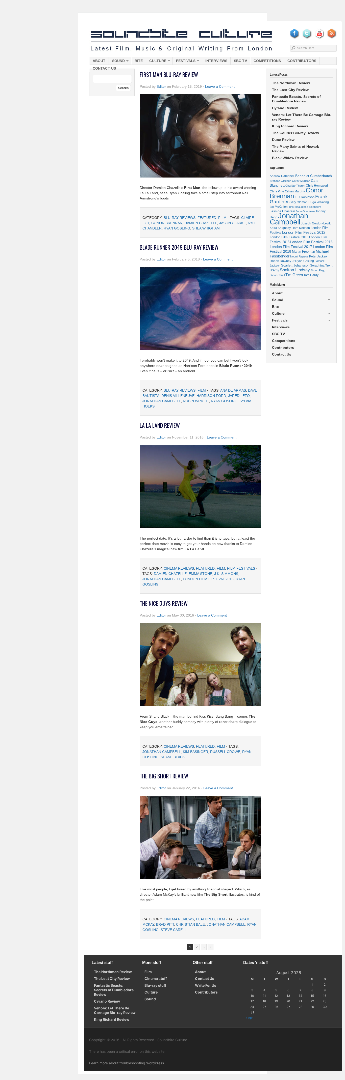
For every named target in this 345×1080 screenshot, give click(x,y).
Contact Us (104, 68)
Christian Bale (190, 924)
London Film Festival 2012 (303, 232)
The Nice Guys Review (164, 603)
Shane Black (173, 757)
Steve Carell (174, 930)
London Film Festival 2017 (291, 247)
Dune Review (283, 140)
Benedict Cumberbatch (313, 176)
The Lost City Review (290, 90)
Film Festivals (241, 568)
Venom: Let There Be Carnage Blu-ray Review (301, 117)
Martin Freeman (303, 251)
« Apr (249, 1017)
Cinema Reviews (179, 568)
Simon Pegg (318, 270)
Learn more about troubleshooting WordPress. (127, 1063)
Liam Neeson (300, 228)
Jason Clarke (232, 223)
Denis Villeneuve (177, 396)
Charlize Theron (295, 185)
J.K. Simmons (226, 574)
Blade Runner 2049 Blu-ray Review (179, 247)
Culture (156, 62)
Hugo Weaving (318, 202)
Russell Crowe (225, 752)
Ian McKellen (279, 207)
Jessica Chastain (282, 211)
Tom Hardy (311, 275)
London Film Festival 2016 (208, 579)
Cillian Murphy (295, 191)
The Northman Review (291, 83)
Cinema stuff (155, 978)
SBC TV (240, 61)
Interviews (216, 61)
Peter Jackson (319, 256)
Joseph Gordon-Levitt (316, 223)
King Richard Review (290, 126)
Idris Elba (294, 206)
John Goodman (305, 211)
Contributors (301, 61)
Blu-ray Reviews (179, 218)
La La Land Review (160, 425)
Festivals (184, 62)
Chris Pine (277, 191)
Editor (161, 86)
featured (207, 218)
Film (222, 218)
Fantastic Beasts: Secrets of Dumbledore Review (296, 99)
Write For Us (205, 985)
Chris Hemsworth (318, 185)
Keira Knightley (280, 227)
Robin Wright (196, 401)
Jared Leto (239, 396)
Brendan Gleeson (280, 180)
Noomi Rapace (299, 256)
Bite (139, 61)
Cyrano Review (285, 108)
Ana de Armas (233, 390)
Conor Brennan (166, 223)
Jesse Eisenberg (311, 206)
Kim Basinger (195, 752)
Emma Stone (200, 574)
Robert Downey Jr (282, 261)
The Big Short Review (164, 776)
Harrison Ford (211, 396)
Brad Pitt (165, 924)
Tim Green (294, 275)
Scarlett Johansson (295, 265)
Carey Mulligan (301, 180)
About (99, 61)
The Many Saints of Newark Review (295, 148)
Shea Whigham (206, 228)
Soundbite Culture (181, 40)
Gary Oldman (298, 202)
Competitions (267, 61)
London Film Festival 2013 (289, 237)
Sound (117, 62)
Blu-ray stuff (155, 985)
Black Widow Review (290, 158)
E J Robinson (304, 197)
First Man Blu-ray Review (169, 74)
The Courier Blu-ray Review (295, 133)
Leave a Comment (220, 86)
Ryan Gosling (177, 228)
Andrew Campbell (282, 176)
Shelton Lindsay (295, 270)
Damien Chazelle (200, 223)
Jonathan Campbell (161, 401)
